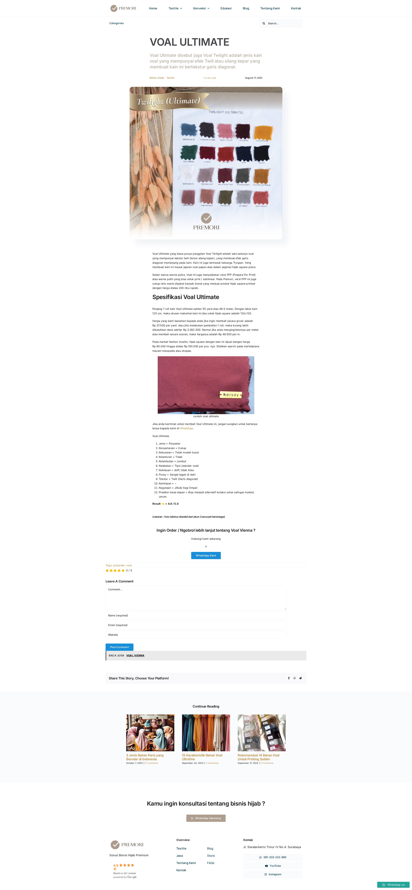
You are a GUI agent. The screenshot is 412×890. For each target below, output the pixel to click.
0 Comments (151, 763)
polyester (119, 565)
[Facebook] (289, 678)
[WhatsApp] (294, 678)
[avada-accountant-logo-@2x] (123, 5)
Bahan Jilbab (157, 77)
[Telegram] (300, 678)
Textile (170, 77)
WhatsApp (186, 428)
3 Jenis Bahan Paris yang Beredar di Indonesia (145, 757)
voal (129, 565)
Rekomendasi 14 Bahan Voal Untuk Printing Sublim (258, 757)
